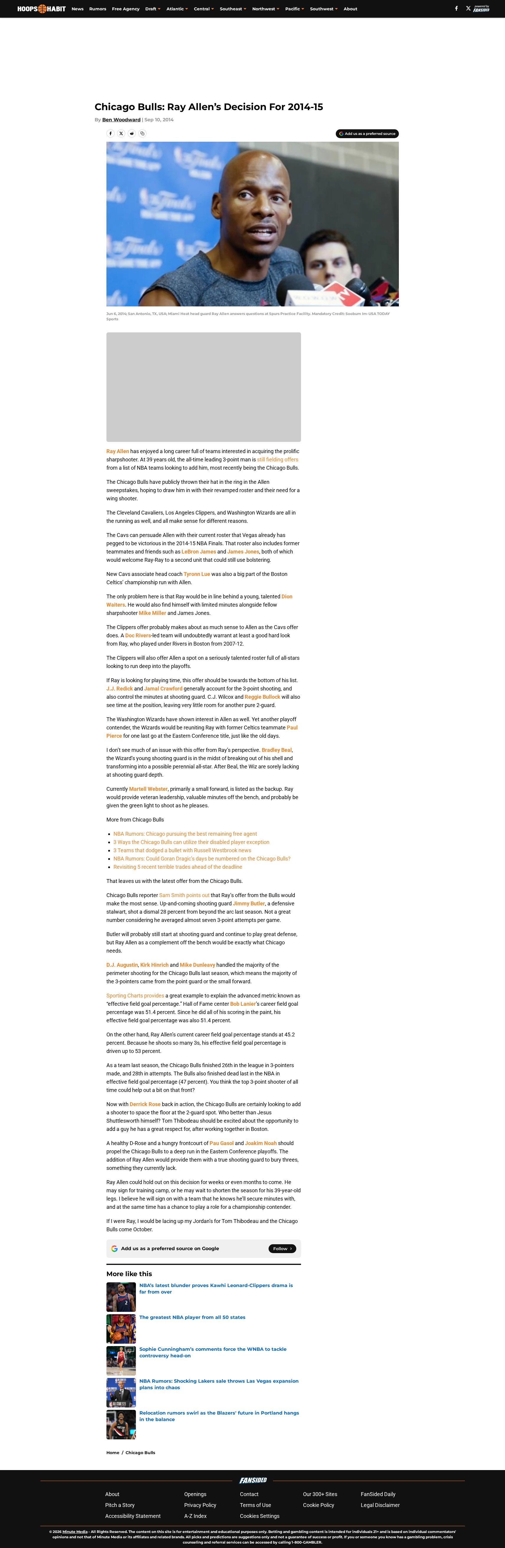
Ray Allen (117, 451)
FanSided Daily (378, 1494)
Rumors (97, 9)
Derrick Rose (145, 1104)
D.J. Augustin (122, 965)
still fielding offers (277, 459)
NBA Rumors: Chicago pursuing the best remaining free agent (185, 834)
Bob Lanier (243, 1004)
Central (202, 9)
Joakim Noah (261, 1143)
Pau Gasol (222, 1143)
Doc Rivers (138, 635)
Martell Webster (148, 789)
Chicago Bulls (140, 1452)
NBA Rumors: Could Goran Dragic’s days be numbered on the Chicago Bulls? (202, 858)
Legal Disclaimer (380, 1505)
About (350, 9)
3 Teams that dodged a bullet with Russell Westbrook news (182, 850)
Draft (150, 9)
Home (112, 1452)
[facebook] (456, 8)
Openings (195, 1494)
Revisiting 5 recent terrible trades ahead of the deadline (177, 867)
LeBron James (199, 551)
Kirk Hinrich (154, 965)
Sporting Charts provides (135, 995)
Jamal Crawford (163, 688)
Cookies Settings (259, 1516)
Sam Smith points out (184, 895)
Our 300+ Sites (320, 1494)
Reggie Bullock (262, 697)
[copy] (142, 133)
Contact (249, 1494)
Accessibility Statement (133, 1516)
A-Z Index (195, 1516)
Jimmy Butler (249, 903)
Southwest (321, 9)
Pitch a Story (120, 1505)
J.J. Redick (119, 688)
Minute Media (75, 1531)
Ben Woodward (121, 120)
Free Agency (125, 9)
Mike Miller (152, 613)
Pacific (292, 9)
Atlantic (175, 9)
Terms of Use (255, 1505)
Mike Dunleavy (197, 965)
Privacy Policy (200, 1505)
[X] (468, 8)
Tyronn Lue (197, 574)
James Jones (243, 551)
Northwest (263, 9)
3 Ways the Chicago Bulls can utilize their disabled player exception (191, 842)
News (77, 9)
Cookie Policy (318, 1505)
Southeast (231, 9)
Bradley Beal (277, 750)
